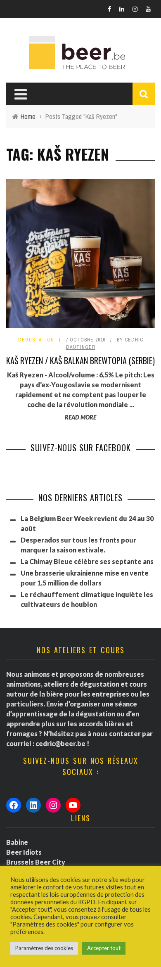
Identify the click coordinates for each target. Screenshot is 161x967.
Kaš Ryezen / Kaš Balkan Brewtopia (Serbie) (80, 360)
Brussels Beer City (35, 862)
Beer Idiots (24, 852)
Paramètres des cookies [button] (44, 948)
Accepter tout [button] (104, 948)
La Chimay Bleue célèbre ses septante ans (87, 561)
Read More (80, 417)
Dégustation (36, 340)
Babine (17, 842)
